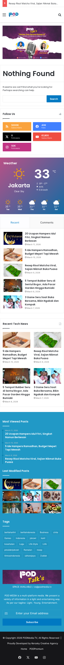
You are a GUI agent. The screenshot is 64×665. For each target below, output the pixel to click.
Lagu (21, 544)
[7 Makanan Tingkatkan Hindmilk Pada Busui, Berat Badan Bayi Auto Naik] (52, 508)
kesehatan (9, 544)
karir (43, 538)
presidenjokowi (11, 550)
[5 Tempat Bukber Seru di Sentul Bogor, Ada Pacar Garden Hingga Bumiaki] (13, 285)
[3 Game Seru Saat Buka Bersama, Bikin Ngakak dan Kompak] (13, 302)
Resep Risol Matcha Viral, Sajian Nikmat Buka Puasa (36, 3)
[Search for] (59, 16)
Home (24, 648)
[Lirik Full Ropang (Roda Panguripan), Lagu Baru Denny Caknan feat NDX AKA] (12, 508)
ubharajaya (30, 555)
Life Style (33, 544)
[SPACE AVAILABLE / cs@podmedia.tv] (32, 42)
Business (44, 532)
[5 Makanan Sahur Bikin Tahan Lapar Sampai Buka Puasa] (52, 496)
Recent (15, 222)
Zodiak (43, 555)
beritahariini (10, 532)
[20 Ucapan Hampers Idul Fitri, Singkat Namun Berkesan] (13, 238)
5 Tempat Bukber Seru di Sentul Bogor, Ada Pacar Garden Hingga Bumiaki (40, 284)
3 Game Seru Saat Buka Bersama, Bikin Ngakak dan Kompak (42, 301)
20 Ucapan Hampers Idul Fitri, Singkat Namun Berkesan (40, 237)
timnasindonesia (12, 555)
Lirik (45, 544)
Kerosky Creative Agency (44, 643)
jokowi (33, 538)
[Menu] (4, 16)
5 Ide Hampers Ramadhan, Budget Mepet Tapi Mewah (42, 251)
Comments (46, 222)
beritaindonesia (27, 532)
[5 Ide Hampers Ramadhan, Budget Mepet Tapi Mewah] (13, 254)
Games (7, 538)
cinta (55, 532)
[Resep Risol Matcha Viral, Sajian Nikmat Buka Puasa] (13, 270)
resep (39, 550)
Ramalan (28, 550)
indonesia (20, 538)
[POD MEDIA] (14, 14)
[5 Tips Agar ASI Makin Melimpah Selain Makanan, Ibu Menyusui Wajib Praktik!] (32, 508)
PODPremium (36, 648)
